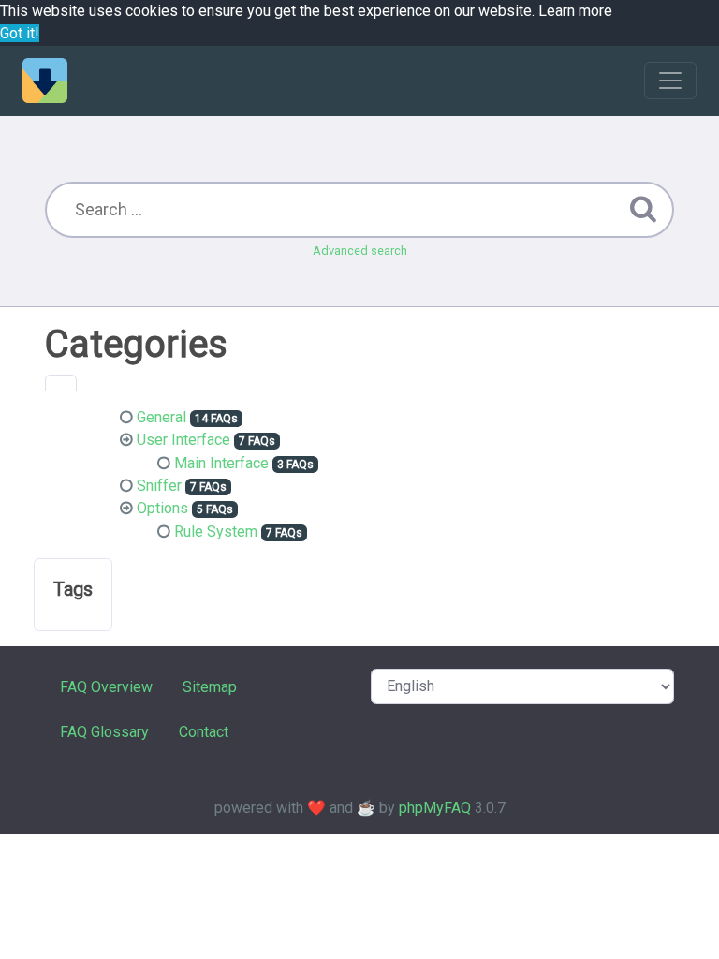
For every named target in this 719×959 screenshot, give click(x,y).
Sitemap (210, 687)
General (161, 417)
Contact (203, 732)
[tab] (61, 383)
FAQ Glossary (104, 732)
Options (162, 508)
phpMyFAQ (435, 808)
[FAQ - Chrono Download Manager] (44, 80)
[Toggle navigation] (670, 80)
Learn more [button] (575, 11)
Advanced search (360, 250)
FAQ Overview (106, 687)
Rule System (215, 531)
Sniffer (159, 485)
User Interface (183, 440)
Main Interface (221, 463)
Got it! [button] (19, 33)
